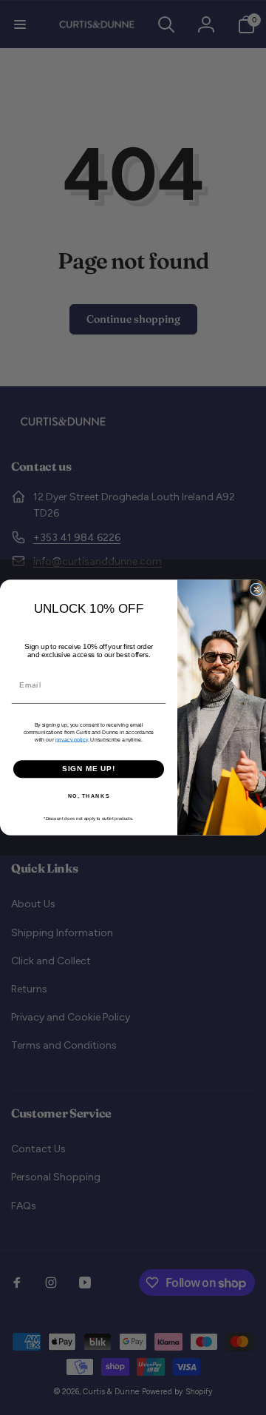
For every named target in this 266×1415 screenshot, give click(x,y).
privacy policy (71, 739)
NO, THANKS (89, 796)
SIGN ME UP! (89, 769)
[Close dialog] (256, 589)
